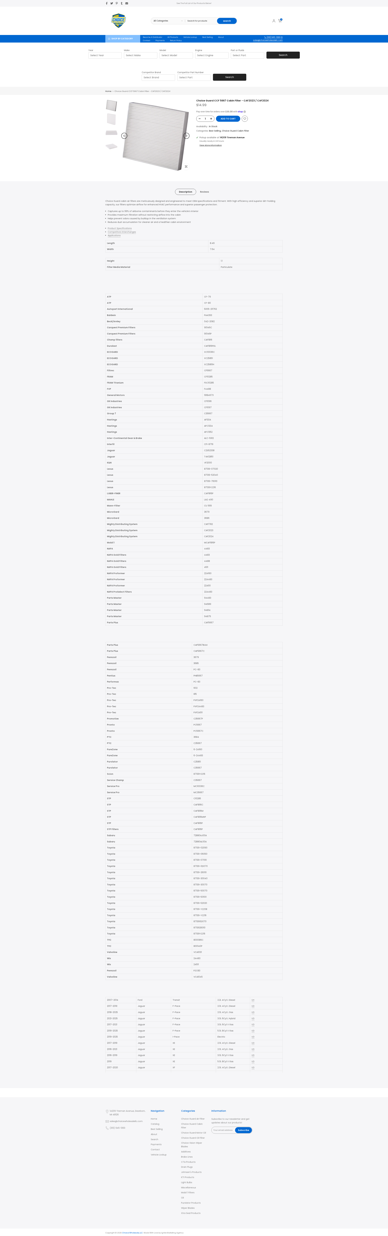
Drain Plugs (187, 1166)
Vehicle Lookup (190, 37)
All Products (172, 37)
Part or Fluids (237, 50)
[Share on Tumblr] (121, 3)
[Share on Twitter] (111, 3)
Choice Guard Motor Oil (193, 1132)
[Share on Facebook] (106, 3)
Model (163, 50)
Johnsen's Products (191, 1172)
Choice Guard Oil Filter (193, 1137)
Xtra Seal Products (191, 1213)
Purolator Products (191, 1202)
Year (90, 50)
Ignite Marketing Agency (172, 1232)
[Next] (186, 136)
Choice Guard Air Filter (193, 1118)
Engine (198, 50)
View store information (210, 145)
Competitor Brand (151, 72)
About (221, 37)
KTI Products (187, 1177)
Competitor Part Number (190, 72)
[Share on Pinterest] (116, 3)
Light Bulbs (186, 1182)
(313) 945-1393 (273, 37)
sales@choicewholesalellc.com (268, 40)
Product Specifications (120, 228)
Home (108, 91)
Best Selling (207, 37)
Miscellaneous (188, 1187)
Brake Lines (187, 1156)
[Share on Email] (126, 3)
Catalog (155, 1123)
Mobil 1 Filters (187, 1192)
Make (127, 50)
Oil (182, 1197)
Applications (114, 235)
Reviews (204, 191)
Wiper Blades (188, 1208)
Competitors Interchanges (122, 231)
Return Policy (176, 40)
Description (185, 191)
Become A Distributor (152, 37)
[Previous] (124, 136)
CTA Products (188, 1161)
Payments (160, 40)
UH (253, 999)
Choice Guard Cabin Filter (235, 130)
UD (253, 1006)
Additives (186, 1151)
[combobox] (106, 55)
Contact (146, 40)
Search (283, 55)
